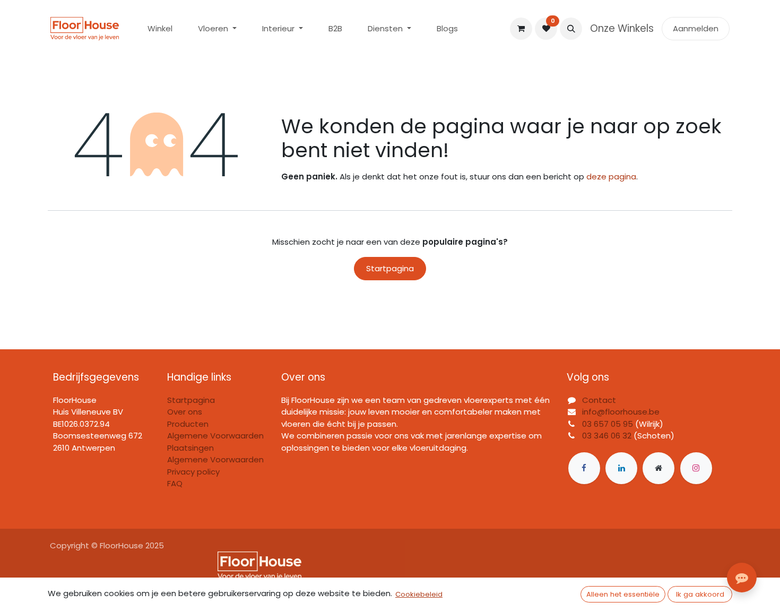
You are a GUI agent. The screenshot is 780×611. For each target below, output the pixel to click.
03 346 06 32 (606, 435)
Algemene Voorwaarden (215, 459)
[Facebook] (584, 468)
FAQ (175, 483)
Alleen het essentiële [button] (623, 594)
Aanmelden (695, 28)
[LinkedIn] (621, 468)
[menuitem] (160, 29)
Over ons (184, 411)
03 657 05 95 (607, 423)
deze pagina (611, 176)
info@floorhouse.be (621, 411)
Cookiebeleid (419, 594)
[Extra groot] (658, 468)
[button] (571, 29)
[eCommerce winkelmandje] (521, 29)
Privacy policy (193, 471)
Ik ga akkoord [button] (700, 594)
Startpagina (390, 268)
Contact (599, 400)
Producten (188, 423)
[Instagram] (696, 468)
